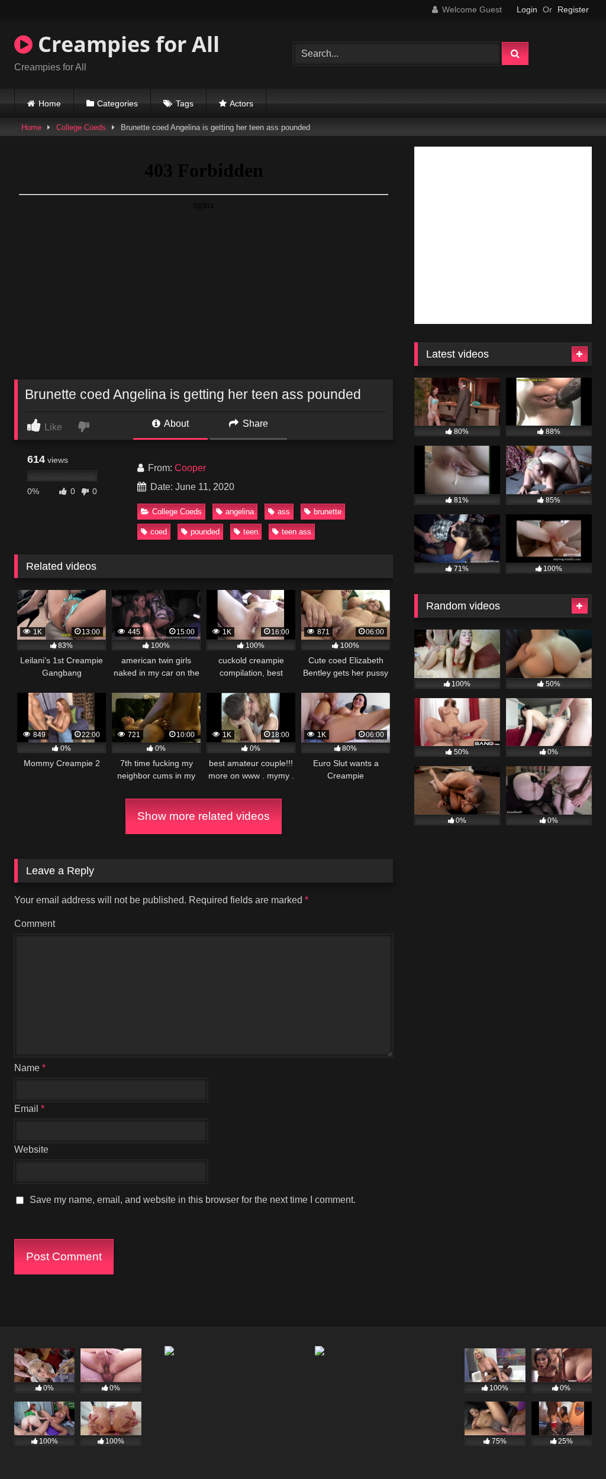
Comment (34, 924)
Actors (241, 103)
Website (31, 1149)
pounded (205, 531)
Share (254, 424)
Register (573, 9)
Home (49, 103)
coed (158, 531)
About (175, 424)
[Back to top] (569, 1443)
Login (527, 9)
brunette (327, 511)
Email (29, 1109)
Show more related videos (203, 816)
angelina (239, 511)
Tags (185, 103)
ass (284, 511)
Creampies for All (126, 44)
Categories (117, 103)
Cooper (190, 468)
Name (30, 1068)
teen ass (296, 531)
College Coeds (81, 127)
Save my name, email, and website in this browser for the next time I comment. (193, 1200)
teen (250, 531)
